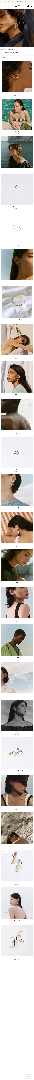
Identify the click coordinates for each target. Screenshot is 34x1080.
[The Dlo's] (17, 940)
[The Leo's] (17, 114)
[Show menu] (2, 6)
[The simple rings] (17, 227)
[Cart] (31, 6)
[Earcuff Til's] (17, 527)
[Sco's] (17, 715)
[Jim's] (17, 602)
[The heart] (17, 339)
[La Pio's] (17, 264)
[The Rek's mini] (17, 189)
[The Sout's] (17, 490)
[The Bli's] (17, 76)
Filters (4, 57)
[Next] (26, 964)
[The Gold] (17, 414)
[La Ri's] (17, 377)
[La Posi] (17, 790)
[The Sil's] (17, 452)
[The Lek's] (17, 677)
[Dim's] (17, 565)
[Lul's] (17, 865)
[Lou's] (17, 828)
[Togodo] (17, 640)
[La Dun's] (17, 152)
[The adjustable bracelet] (17, 302)
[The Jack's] (17, 903)
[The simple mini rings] (17, 753)
